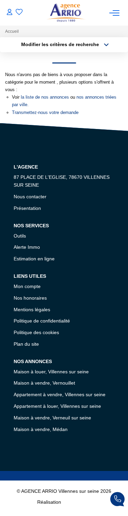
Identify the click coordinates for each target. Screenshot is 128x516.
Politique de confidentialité (42, 321)
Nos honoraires (30, 298)
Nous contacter (30, 196)
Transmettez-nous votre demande (45, 112)
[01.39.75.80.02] (117, 500)
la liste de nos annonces (45, 97)
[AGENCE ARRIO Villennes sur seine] (66, 12)
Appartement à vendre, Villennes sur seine (59, 394)
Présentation (27, 208)
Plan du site (26, 344)
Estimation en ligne (34, 258)
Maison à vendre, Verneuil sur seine (52, 417)
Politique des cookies (36, 332)
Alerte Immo (27, 247)
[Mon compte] (9, 12)
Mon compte (27, 286)
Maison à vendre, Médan (41, 429)
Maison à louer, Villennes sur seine (51, 371)
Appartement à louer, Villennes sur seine (57, 406)
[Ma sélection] (19, 12)
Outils (20, 236)
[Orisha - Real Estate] (76, 502)
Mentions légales (32, 309)
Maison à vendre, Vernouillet (44, 383)
